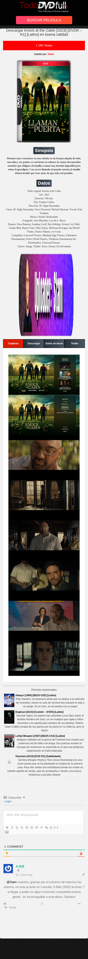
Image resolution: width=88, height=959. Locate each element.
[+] (56, 827)
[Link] (46, 827)
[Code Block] (41, 827)
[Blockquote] (36, 827)
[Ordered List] (26, 827)
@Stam (12, 882)
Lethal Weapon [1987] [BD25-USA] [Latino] (40, 736)
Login (7, 801)
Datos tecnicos (54, 343)
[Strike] (21, 827)
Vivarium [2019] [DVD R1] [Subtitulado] (38, 756)
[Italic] (11, 827)
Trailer (74, 343)
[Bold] (7, 827)
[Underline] (16, 827)
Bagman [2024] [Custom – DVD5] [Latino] (39, 712)
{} (51, 827)
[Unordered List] (31, 827)
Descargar (34, 343)
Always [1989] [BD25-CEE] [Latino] (35, 695)
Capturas (13, 343)
